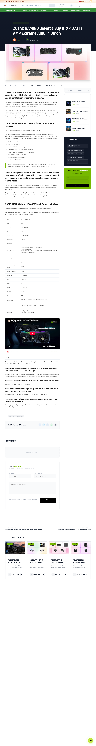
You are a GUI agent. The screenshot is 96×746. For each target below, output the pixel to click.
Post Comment (48, 500)
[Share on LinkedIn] (47, 424)
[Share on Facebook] (39, 424)
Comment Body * (13, 481)
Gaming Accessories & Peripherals (74, 146)
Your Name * (12, 473)
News (11, 86)
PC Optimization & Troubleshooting (73, 161)
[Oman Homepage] (10, 5)
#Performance (19, 416)
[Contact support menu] (90, 740)
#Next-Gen (11, 416)
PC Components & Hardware (21, 23)
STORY (16, 574)
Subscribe (77, 185)
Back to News (18, 19)
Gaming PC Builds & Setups (75, 153)
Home (6, 86)
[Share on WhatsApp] (51, 424)
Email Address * (38, 473)
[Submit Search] (52, 5)
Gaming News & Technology (75, 150)
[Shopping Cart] (90, 5)
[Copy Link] (55, 424)
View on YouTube (52, 351)
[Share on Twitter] (43, 424)
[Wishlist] (85, 5)
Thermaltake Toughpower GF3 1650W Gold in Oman (58, 562)
